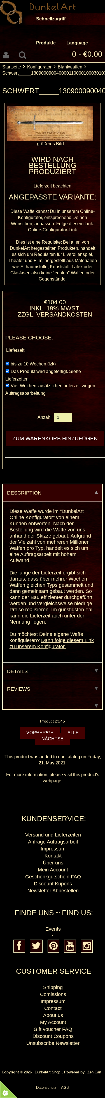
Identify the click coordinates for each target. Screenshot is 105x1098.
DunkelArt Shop (47, 1072)
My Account (53, 1022)
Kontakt (53, 856)
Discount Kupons (53, 884)
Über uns (53, 863)
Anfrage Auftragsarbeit (53, 842)
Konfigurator (39, 67)
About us (53, 1015)
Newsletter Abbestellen (53, 890)
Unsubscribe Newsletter (53, 1043)
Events (53, 929)
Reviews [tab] (18, 689)
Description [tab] (24, 493)
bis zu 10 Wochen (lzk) (33, 364)
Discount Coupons (53, 1036)
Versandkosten (64, 314)
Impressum (53, 849)
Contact (53, 1008)
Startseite (11, 67)
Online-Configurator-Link (52, 229)
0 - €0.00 (87, 54)
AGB (65, 1087)
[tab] (52, 703)
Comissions (53, 994)
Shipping (53, 987)
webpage (52, 780)
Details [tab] (17, 671)
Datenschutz (46, 1087)
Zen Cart (94, 1072)
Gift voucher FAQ (53, 1029)
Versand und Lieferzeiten (53, 835)
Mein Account (53, 870)
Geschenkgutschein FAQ (53, 877)
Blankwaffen (70, 67)
